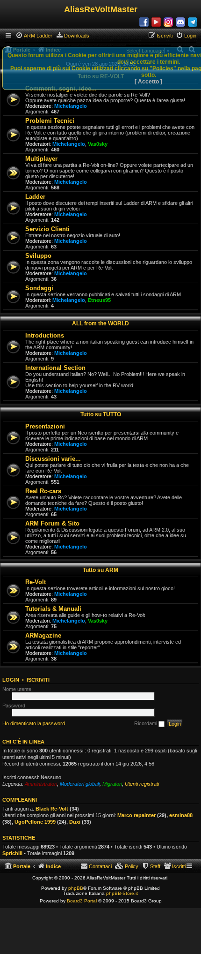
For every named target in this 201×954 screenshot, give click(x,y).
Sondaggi (39, 288)
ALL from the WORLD (100, 323)
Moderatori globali (80, 784)
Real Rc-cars (43, 491)
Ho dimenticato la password (33, 723)
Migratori (112, 784)
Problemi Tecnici (49, 120)
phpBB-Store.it (122, 893)
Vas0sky (98, 144)
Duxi (74, 822)
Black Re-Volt (52, 808)
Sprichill (12, 853)
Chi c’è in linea (23, 741)
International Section (55, 367)
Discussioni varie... (53, 458)
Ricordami (146, 723)
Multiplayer (41, 158)
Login (10, 680)
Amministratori (41, 784)
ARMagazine (43, 635)
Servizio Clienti (47, 229)
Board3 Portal (82, 900)
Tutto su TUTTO (100, 414)
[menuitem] (33, 35)
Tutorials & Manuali (53, 608)
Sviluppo (38, 255)
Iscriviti (38, 680)
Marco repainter (136, 815)
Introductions (44, 335)
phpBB (75, 888)
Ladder (35, 196)
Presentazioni (45, 426)
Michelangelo (70, 106)
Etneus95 (99, 300)
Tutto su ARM (100, 570)
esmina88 (181, 815)
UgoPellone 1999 (35, 822)
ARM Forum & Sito (52, 523)
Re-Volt (35, 582)
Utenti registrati (142, 784)
